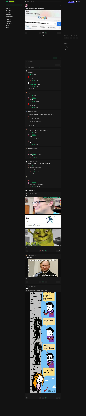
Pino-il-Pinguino (32, 76)
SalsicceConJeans (31, 92)
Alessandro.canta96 (31, 129)
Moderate (9, 21)
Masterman (30, 111)
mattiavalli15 (30, 161)
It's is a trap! (29, 257)
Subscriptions (10, 16)
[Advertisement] (71, 18)
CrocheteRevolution (33, 118)
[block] (60, 33)
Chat (8, 25)
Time (59, 57)
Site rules (66, 46)
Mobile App (66, 43)
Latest (8, 8)
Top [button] (8, 12)
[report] (58, 33)
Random (9, 14)
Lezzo (30, 4)
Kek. (27, 195)
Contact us (66, 44)
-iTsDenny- (29, 193)
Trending (9, 10)
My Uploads (9, 23)
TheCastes (29, 176)
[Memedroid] (7, 1)
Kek (43, 35)
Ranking (8, 27)
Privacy (65, 49)
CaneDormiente (30, 148)
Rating (55, 57)
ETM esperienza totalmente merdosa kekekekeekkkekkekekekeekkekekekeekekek (36, 289)
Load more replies (32, 88)
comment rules (37, 67)
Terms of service (67, 47)
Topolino (29, 255)
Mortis (29, 286)
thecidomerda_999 (31, 70)
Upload (14, 4)
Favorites (9, 19)
